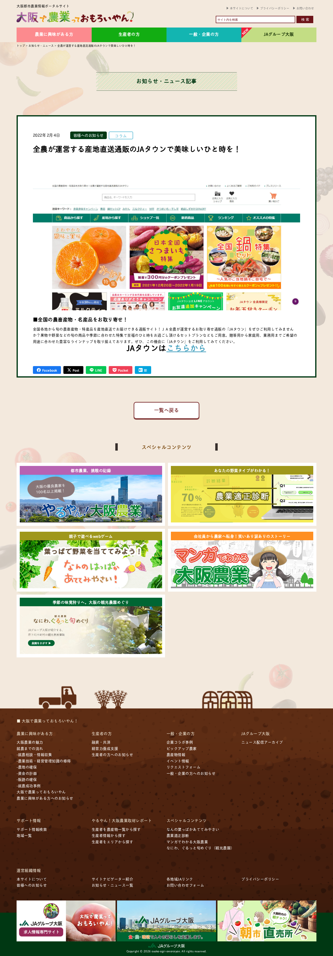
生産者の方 (129, 34)
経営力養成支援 (105, 748)
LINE (98, 370)
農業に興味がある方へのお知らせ (45, 798)
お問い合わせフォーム (185, 885)
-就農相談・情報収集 (34, 754)
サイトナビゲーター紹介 (112, 879)
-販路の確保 (27, 779)
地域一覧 (24, 835)
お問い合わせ (305, 8)
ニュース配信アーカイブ (262, 742)
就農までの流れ (30, 748)
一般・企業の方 (204, 34)
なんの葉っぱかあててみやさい (192, 829)
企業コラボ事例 (179, 742)
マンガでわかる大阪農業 (187, 841)
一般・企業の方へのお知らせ (191, 773)
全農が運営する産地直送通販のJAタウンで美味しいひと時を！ (137, 148)
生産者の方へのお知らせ (112, 754)
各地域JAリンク (179, 879)
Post (76, 370)
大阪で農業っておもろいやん (41, 792)
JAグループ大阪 (279, 34)
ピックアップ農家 (181, 748)
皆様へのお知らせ (88, 135)
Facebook (49, 370)
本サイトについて (241, 8)
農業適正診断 (177, 835)
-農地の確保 (27, 767)
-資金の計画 (27, 773)
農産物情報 (176, 754)
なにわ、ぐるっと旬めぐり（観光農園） (200, 848)
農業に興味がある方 (54, 34)
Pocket (123, 370)
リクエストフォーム (183, 767)
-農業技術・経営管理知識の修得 (44, 761)
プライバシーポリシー (274, 8)
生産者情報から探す (109, 835)
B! (145, 370)
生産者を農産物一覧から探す (116, 829)
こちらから (186, 347)
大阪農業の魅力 (30, 742)
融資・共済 (101, 742)
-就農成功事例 (29, 785)
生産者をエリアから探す (112, 841)
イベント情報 (177, 761)
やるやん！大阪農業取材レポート (122, 820)
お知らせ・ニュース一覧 (112, 885)
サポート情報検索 (32, 829)
